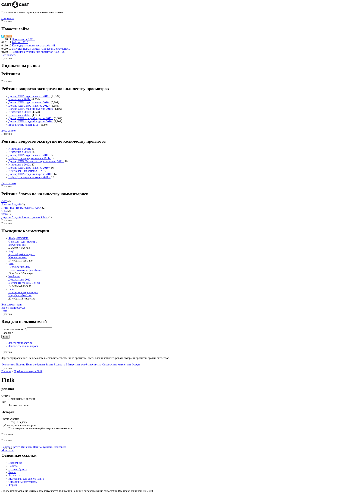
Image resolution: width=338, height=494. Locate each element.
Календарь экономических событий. (34, 45)
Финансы (26, 446)
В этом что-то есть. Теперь (24, 282)
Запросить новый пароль (23, 346)
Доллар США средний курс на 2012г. (30, 118)
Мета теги (7, 450)
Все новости (8, 54)
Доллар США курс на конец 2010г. (29, 102)
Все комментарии (12, 304)
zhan (4, 213)
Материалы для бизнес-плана (83, 364)
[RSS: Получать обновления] (8, 36)
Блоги (49, 364)
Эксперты (59, 364)
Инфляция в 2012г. (19, 115)
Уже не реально (17, 257)
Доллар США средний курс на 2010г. (30, 121)
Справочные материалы (116, 364)
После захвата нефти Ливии (25, 270)
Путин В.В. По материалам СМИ (21, 207)
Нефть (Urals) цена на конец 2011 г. (29, 177)
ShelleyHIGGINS (18, 238)
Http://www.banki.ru (20, 295)
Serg (11, 251)
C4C (4, 201)
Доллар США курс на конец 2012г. (29, 105)
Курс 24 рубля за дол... (21, 254)
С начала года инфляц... (22, 241)
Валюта (20, 364)
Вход (4, 310)
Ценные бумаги (35, 364)
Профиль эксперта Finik (28, 371)
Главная (6, 371)
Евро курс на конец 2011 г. (24, 124)
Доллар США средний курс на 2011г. (30, 108)
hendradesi (14, 276)
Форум (136, 364)
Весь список (8, 130)
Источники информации (23, 292)
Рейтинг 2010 (20, 42)
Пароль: (7, 332)
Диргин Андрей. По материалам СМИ (24, 217)
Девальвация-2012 (19, 266)
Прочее (15, 446)
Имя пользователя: (13, 329)
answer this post (17, 244)
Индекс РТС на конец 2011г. (25, 170)
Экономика (8, 364)
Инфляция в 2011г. (19, 99)
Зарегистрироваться (13, 307)
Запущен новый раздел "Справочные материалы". (42, 48)
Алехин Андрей (11, 204)
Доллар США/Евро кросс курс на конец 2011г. (36, 161)
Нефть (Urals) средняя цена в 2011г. (29, 158)
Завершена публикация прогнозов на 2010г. (38, 51)
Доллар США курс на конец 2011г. (29, 96)
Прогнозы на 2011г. (23, 39)
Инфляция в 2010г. (19, 111)
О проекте (7, 18)
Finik (11, 289)
